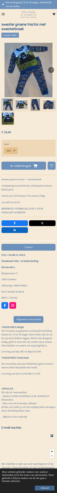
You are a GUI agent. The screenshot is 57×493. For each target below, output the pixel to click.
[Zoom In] (52, 451)
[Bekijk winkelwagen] (54, 14)
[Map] (28, 445)
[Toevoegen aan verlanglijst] (52, 166)
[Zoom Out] (52, 456)
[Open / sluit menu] (3, 14)
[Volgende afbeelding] (51, 70)
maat (6, 144)
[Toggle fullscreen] (52, 436)
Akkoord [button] (44, 488)
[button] (7, 104)
